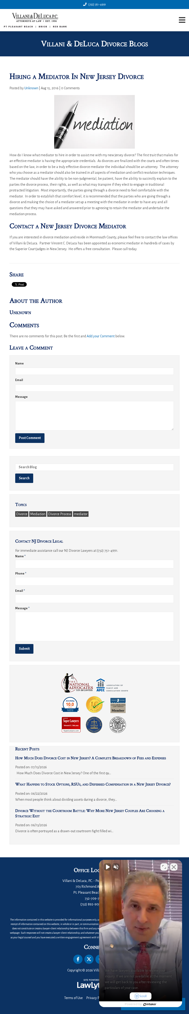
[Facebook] (78, 959)
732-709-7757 (94, 898)
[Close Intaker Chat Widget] (173, 867)
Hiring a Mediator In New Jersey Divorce (76, 76)
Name (19, 363)
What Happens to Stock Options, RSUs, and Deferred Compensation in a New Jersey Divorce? (93, 784)
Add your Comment (101, 336)
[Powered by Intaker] (150, 1004)
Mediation (37, 514)
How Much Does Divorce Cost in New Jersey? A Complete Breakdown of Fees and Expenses (90, 758)
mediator (81, 514)
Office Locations (94, 870)
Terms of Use (73, 998)
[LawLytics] (94, 984)
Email (19, 380)
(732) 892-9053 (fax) (94, 904)
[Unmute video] (107, 867)
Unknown (31, 88)
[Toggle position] (164, 867)
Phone (20, 573)
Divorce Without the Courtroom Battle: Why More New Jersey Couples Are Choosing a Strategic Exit (90, 813)
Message (21, 397)
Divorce (21, 514)
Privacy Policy (96, 998)
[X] (89, 959)
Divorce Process (59, 514)
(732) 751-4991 (97, 4)
